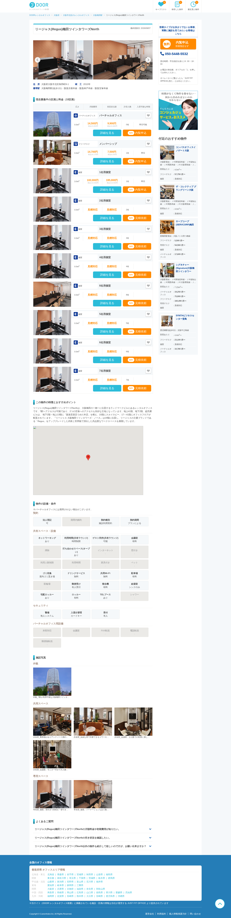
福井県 (99, 881)
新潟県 (60, 881)
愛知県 (50, 885)
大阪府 (50, 889)
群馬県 (111, 878)
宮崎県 (99, 896)
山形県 (99, 874)
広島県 (80, 892)
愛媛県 (119, 892)
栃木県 (101, 878)
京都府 (70, 889)
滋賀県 (80, 889)
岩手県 (70, 874)
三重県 (80, 885)
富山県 (80, 881)
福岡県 (50, 896)
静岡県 (70, 885)
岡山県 (70, 892)
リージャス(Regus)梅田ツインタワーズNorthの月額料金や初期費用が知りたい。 (77, 829)
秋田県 (89, 874)
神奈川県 (61, 878)
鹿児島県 (110, 896)
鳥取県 (50, 892)
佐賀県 (60, 896)
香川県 (109, 892)
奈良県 (89, 889)
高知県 (128, 892)
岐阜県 (60, 885)
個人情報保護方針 (178, 914)
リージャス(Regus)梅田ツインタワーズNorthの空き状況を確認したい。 (73, 837)
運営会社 (149, 914)
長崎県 (70, 896)
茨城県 (92, 878)
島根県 (60, 892)
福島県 (109, 874)
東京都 (50, 878)
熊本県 (80, 896)
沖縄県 (121, 896)
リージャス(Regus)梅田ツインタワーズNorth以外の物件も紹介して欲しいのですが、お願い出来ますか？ (90, 846)
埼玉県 (72, 878)
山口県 (89, 892)
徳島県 (99, 892)
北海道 (50, 874)
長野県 (70, 881)
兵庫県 (60, 889)
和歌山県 (100, 889)
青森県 (60, 874)
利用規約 (161, 914)
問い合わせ (195, 914)
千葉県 (82, 878)
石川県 (89, 881)
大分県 (89, 896)
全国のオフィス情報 (40, 862)
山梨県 (50, 881)
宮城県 (80, 874)
